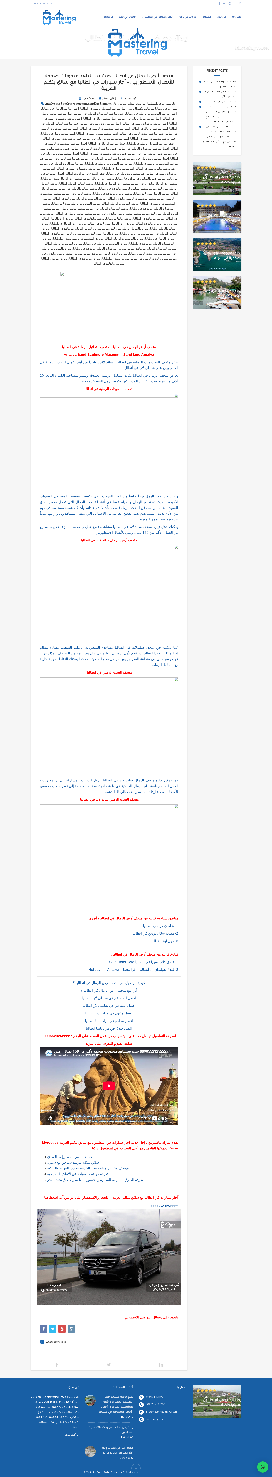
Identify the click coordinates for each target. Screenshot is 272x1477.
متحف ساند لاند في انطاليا (148, 219)
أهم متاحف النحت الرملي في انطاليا (62, 164)
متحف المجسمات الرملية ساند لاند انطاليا (131, 199)
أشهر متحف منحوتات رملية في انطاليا (106, 139)
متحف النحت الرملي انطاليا (69, 209)
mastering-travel (155, 1419)
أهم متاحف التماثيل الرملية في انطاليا (104, 159)
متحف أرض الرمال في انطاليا (112, 184)
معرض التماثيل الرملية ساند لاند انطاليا (126, 229)
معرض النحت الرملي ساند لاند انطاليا (105, 254)
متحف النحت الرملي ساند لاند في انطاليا (117, 214)
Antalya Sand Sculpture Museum (66, 104)
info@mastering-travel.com (162, 1412)
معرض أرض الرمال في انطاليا (68, 224)
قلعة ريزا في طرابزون (224, 102)
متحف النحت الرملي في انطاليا (73, 214)
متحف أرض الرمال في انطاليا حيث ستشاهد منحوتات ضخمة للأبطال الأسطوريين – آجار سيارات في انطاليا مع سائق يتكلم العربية (109, 83)
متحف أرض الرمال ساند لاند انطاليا (61, 179)
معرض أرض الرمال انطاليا (57, 219)
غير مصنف (129, 98)
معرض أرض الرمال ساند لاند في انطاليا (111, 224)
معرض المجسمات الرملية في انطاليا (106, 244)
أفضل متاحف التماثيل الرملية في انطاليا (150, 144)
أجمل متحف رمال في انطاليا (100, 119)
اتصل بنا (236, 17)
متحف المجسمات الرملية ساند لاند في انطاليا (79, 199)
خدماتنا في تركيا (188, 17)
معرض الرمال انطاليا (132, 234)
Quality (129, 1472)
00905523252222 (56, 1036)
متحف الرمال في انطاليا (77, 194)
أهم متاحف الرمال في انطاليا (63, 159)
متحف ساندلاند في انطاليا (89, 219)
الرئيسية (108, 17)
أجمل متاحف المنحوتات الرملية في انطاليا (100, 114)
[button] (262, 1467)
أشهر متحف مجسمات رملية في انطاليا (153, 139)
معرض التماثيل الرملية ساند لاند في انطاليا (76, 229)
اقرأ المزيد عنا (71, 1435)
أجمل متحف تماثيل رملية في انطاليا (140, 119)
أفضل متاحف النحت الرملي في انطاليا (94, 149)
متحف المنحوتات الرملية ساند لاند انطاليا (76, 204)
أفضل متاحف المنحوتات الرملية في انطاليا (144, 149)
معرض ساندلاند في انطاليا (108, 264)
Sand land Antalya (99, 104)
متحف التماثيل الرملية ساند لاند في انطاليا (123, 189)
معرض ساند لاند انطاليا (115, 259)
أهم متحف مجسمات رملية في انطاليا (78, 169)
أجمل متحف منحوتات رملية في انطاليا (145, 124)
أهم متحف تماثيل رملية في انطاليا (155, 169)
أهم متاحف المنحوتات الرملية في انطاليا (109, 164)
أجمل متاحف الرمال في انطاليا (60, 109)
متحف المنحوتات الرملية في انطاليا (108, 209)
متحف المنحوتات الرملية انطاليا (120, 204)
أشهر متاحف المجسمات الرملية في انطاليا (104, 129)
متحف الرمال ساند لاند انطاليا (151, 194)
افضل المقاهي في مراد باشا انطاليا (136, 179)
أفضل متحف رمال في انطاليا (146, 154)
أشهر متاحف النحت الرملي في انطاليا (142, 134)
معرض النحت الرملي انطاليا (145, 254)
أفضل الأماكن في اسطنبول (157, 17)
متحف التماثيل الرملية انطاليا (76, 184)
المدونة (207, 17)
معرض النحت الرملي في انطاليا (149, 259)
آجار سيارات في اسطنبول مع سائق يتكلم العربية (148, 104)
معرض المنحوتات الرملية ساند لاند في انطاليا (99, 249)
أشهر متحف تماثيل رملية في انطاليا (97, 134)
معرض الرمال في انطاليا (160, 239)
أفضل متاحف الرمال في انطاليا (107, 144)
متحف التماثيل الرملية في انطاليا (78, 189)
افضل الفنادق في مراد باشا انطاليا (85, 174)
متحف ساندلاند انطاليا (119, 219)
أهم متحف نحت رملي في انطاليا (126, 174)
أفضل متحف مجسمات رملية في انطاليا (103, 154)
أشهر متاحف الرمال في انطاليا (149, 129)
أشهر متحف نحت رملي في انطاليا (62, 139)
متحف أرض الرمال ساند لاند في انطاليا (154, 184)
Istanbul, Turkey (154, 1397)
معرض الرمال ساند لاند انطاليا (101, 234)
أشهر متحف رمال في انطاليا (58, 134)
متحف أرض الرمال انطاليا (99, 179)
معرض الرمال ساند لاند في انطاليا (61, 234)
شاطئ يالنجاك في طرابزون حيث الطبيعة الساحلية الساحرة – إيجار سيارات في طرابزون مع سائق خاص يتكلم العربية (219, 137)
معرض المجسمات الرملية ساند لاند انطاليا (78, 239)
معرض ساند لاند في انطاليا (85, 259)
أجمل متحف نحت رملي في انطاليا (101, 124)
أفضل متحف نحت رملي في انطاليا (148, 159)
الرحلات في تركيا (127, 17)
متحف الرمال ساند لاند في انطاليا (112, 194)
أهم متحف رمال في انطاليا (118, 169)
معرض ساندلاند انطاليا (54, 259)
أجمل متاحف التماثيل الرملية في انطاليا (103, 109)
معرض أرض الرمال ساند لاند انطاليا (156, 224)
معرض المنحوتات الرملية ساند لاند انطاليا (152, 249)
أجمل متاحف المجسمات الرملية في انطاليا (151, 114)
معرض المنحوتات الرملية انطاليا (63, 244)
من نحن (221, 17)
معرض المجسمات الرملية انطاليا (124, 239)
